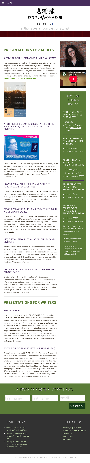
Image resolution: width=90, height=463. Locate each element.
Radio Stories (68, 436)
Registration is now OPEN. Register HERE (21, 78)
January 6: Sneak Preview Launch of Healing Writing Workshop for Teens (16, 444)
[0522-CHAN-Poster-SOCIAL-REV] (15, 116)
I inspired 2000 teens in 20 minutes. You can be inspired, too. (18, 435)
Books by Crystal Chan (72, 428)
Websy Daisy (74, 457)
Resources (67, 440)
